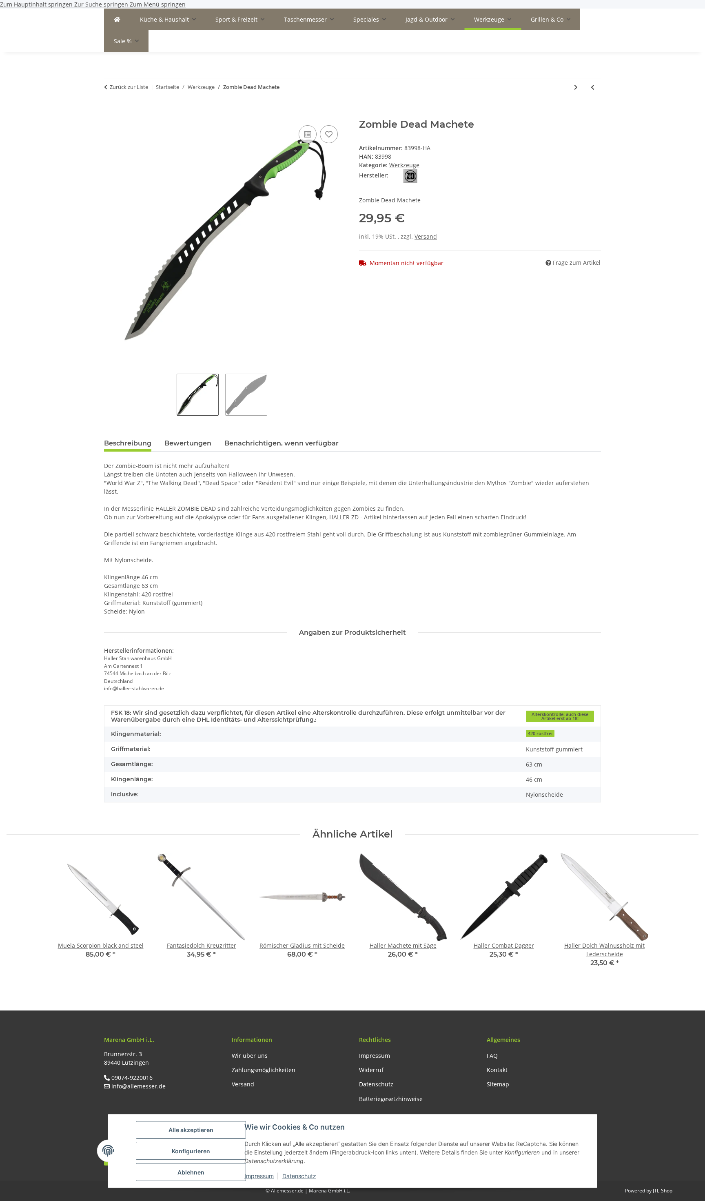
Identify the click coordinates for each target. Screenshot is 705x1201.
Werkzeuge (404, 165)
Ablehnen (190, 1172)
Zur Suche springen (102, 4)
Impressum (259, 1175)
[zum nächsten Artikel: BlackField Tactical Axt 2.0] (576, 87)
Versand (426, 236)
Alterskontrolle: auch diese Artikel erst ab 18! (560, 716)
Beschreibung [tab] (127, 443)
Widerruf (371, 1070)
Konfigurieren (191, 1151)
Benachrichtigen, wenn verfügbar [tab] (281, 443)
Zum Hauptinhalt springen (37, 4)
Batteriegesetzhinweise (391, 1099)
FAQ (492, 1055)
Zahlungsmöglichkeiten (263, 1070)
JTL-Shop (662, 1190)
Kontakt (497, 1070)
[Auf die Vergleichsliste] (308, 134)
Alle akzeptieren (190, 1129)
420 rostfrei (540, 733)
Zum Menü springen (158, 4)
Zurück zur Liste (129, 87)
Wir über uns (250, 1055)
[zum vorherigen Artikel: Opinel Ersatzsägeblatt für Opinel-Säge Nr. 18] (592, 87)
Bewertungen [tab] (187, 443)
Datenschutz (299, 1175)
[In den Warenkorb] (110, 114)
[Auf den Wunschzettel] (329, 134)
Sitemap (498, 1084)
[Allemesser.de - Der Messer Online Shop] (117, 19)
